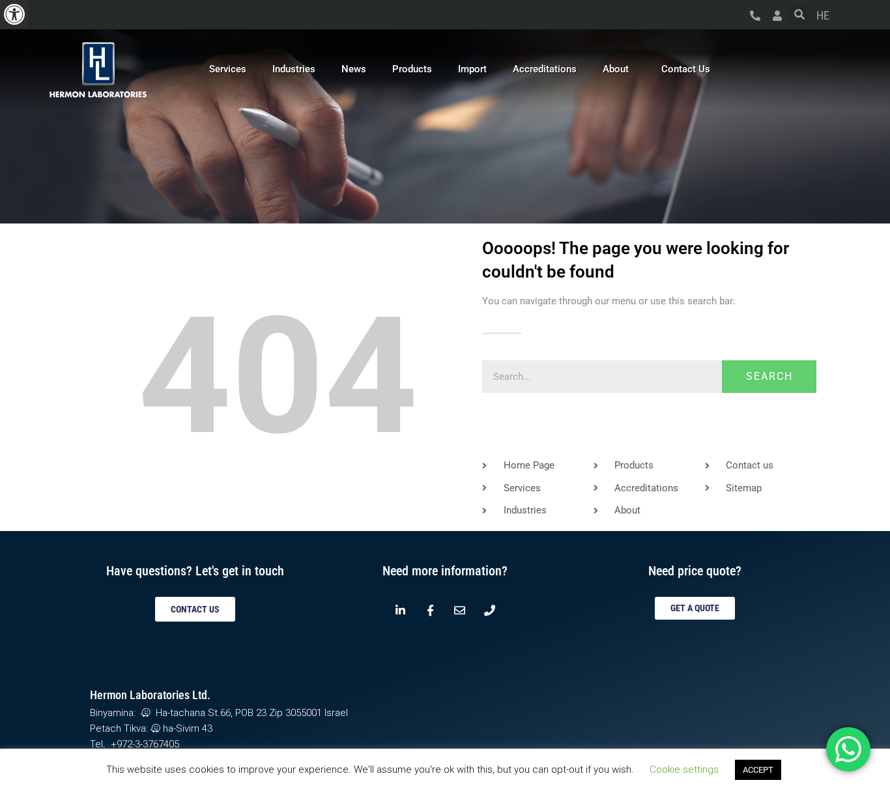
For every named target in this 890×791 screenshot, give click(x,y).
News (353, 69)
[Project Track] (777, 15)
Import (472, 69)
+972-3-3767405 (145, 744)
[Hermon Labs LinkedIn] (400, 610)
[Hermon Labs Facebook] (430, 610)
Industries (293, 69)
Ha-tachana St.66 (191, 713)
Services (227, 69)
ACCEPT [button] (758, 770)
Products (412, 69)
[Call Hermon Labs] (755, 15)
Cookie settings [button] (684, 769)
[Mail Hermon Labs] (459, 610)
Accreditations (545, 69)
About (616, 69)
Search (769, 376)
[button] (14, 14)
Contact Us (685, 69)
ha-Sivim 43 (186, 728)
